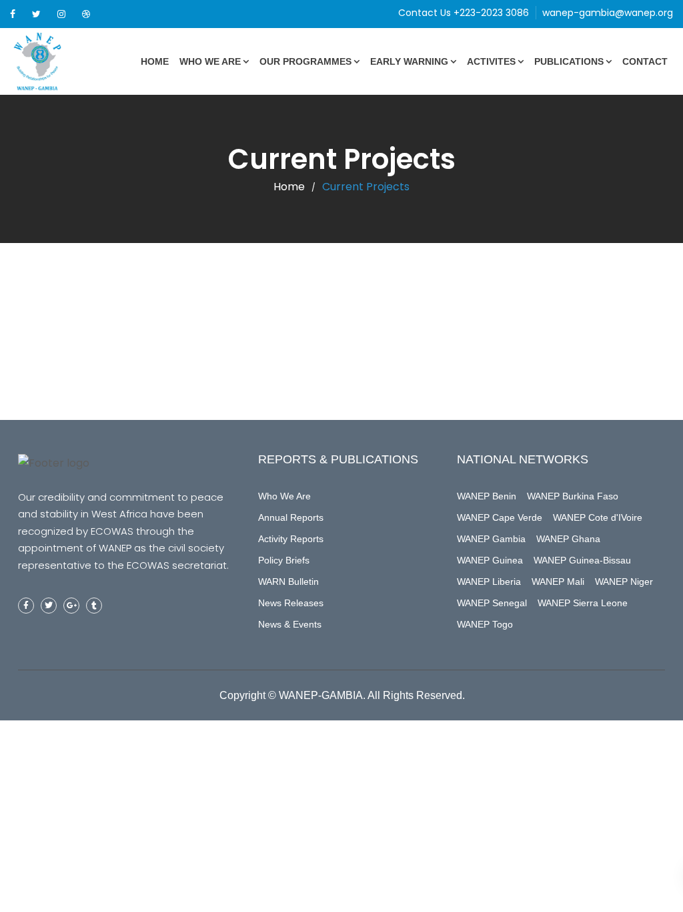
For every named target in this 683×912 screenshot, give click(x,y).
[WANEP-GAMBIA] (60, 61)
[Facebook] (12, 14)
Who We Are (210, 61)
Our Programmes (305, 61)
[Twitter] (36, 14)
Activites (491, 61)
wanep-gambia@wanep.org (607, 12)
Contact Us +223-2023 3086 (463, 12)
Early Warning (409, 61)
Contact (645, 61)
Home (155, 61)
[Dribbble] (86, 14)
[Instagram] (61, 14)
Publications (569, 61)
